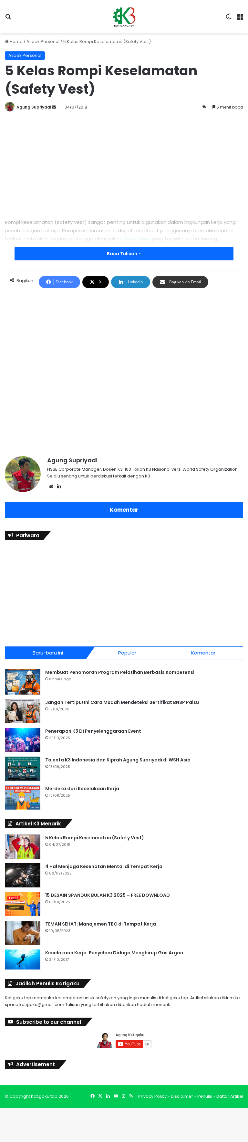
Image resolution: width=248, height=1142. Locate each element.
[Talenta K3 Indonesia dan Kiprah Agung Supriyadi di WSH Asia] (22, 769)
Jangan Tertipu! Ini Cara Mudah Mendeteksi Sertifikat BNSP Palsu (122, 702)
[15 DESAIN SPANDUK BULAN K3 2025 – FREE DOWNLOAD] (22, 904)
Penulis (204, 1096)
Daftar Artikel (229, 1096)
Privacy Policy (152, 1096)
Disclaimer (182, 1096)
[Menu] (240, 19)
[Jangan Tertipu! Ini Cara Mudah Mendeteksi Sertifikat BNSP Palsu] (22, 711)
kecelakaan (136, 238)
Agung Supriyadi (33, 107)
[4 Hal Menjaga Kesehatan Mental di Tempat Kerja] (22, 875)
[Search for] (8, 19)
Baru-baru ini (48, 652)
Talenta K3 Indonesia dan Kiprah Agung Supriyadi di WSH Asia (118, 760)
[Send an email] (54, 107)
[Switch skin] (228, 19)
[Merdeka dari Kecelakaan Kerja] (22, 797)
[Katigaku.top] (124, 17)
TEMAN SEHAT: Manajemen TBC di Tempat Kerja (100, 924)
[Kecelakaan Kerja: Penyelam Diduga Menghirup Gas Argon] (22, 959)
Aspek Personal (42, 41)
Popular (127, 652)
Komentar (124, 510)
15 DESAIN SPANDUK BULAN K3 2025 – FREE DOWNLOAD (107, 895)
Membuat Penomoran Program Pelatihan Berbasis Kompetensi (119, 672)
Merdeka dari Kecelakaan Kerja (82, 788)
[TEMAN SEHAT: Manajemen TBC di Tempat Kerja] (22, 933)
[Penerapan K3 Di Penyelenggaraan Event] (22, 740)
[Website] (51, 486)
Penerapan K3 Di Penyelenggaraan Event (93, 731)
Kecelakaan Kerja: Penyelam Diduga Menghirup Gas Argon (114, 952)
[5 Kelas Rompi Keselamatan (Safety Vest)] (22, 846)
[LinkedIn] (59, 486)
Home (16, 41)
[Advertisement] (124, 163)
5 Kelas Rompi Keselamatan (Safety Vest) (94, 837)
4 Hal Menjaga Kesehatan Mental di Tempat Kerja (103, 866)
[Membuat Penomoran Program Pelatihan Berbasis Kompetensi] (22, 682)
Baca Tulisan (122, 253)
